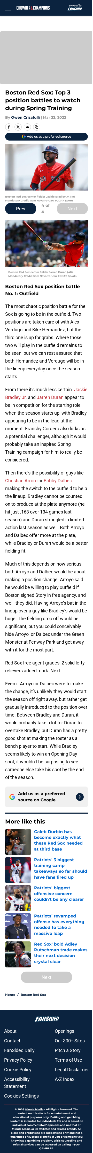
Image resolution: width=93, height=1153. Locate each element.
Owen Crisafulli (25, 117)
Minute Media (34, 1109)
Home (10, 995)
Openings (64, 1031)
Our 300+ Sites (70, 1040)
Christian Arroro (21, 480)
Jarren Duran (50, 397)
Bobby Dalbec (58, 480)
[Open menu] (8, 8)
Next (72, 208)
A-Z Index (64, 1079)
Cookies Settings (21, 1096)
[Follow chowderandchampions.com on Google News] (80, 797)
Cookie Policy (18, 1069)
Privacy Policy (18, 1060)
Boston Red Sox (33, 995)
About (10, 1031)
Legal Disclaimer (72, 1069)
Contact (12, 1040)
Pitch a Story (68, 1050)
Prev (20, 208)
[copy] (36, 127)
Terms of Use (68, 1060)
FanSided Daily (19, 1050)
